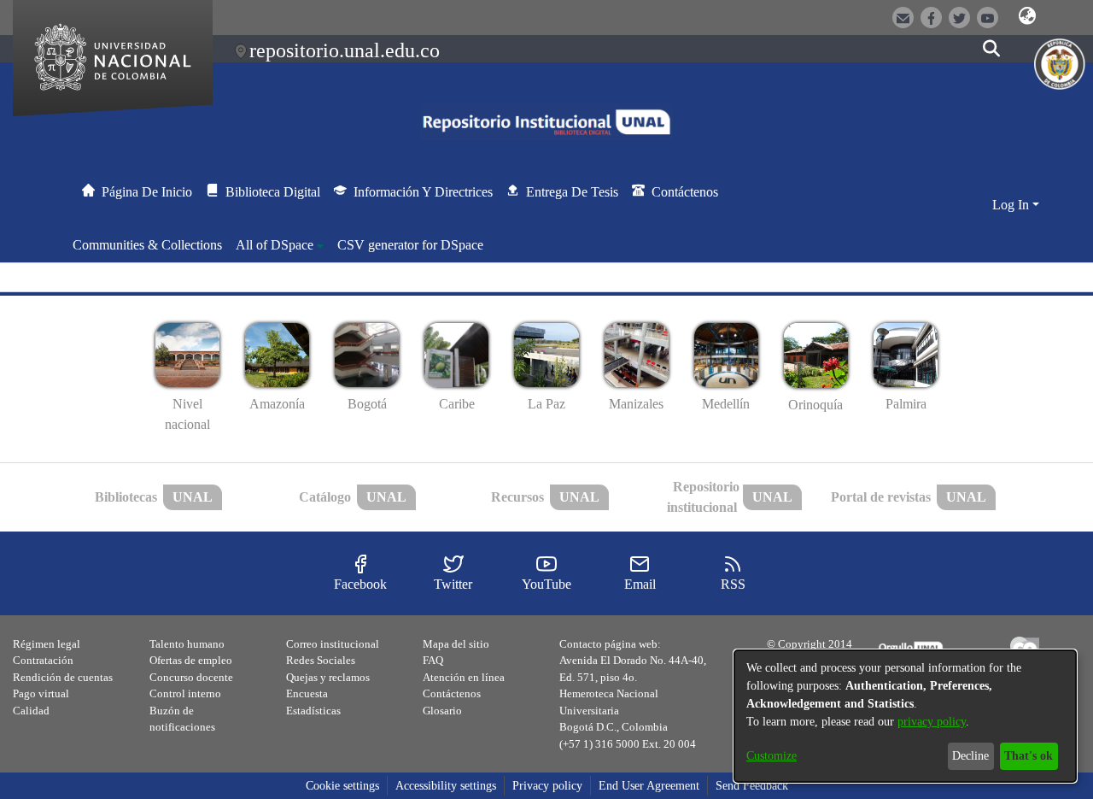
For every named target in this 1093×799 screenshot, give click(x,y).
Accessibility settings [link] (445, 785)
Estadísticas (313, 710)
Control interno (185, 693)
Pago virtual (41, 693)
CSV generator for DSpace (410, 245)
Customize (771, 755)
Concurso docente (191, 677)
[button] (1027, 16)
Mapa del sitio (456, 643)
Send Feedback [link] (752, 785)
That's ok (1028, 755)
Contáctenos (452, 693)
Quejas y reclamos (328, 677)
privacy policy (931, 721)
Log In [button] (1012, 204)
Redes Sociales (320, 660)
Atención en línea (464, 677)
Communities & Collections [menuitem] (147, 245)
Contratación (43, 660)
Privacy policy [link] (547, 785)
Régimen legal (46, 643)
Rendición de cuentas (63, 677)
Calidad (31, 710)
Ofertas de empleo (190, 660)
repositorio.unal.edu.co (344, 50)
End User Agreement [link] (649, 785)
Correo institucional (332, 643)
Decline (970, 755)
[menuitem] (280, 245)
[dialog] (905, 716)
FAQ (433, 660)
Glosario (442, 710)
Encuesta (307, 693)
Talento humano (187, 643)
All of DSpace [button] (274, 245)
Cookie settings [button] (342, 785)
